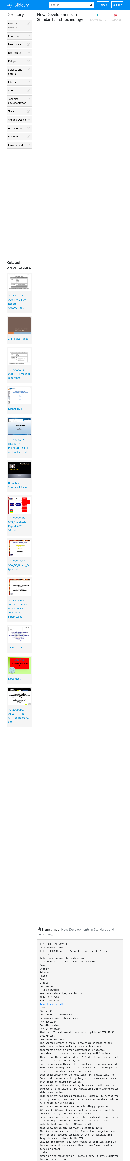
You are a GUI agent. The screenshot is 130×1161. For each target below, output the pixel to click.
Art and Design (17, 119)
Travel (11, 111)
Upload (103, 5)
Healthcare (14, 44)
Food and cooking (13, 25)
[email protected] (51, 1004)
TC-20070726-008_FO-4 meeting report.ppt (19, 373)
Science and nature (15, 71)
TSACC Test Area (18, 647)
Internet (13, 82)
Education (14, 36)
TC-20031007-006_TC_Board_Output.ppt (19, 565)
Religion (12, 61)
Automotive (15, 128)
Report (116, 19)
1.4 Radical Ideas (18, 338)
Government (15, 145)
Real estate (14, 52)
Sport (11, 90)
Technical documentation (17, 101)
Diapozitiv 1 (15, 409)
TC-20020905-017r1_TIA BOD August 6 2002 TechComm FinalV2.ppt (17, 608)
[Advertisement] (19, 201)
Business (13, 136)
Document (14, 678)
